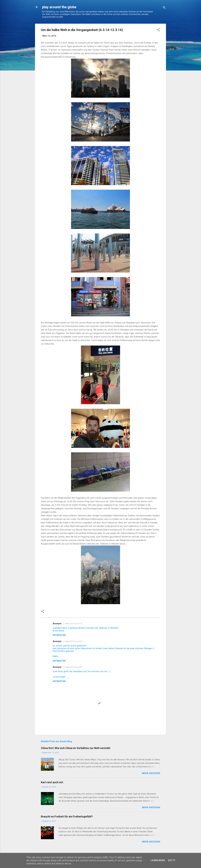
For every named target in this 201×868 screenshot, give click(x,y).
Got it (171, 860)
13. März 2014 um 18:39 (72, 641)
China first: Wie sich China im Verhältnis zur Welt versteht (75, 748)
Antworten (59, 635)
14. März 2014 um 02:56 (72, 667)
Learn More (158, 860)
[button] (158, 30)
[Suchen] (164, 8)
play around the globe (59, 7)
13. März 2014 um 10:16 (72, 623)
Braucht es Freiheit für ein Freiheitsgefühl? (67, 816)
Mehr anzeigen (151, 773)
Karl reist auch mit (52, 782)
